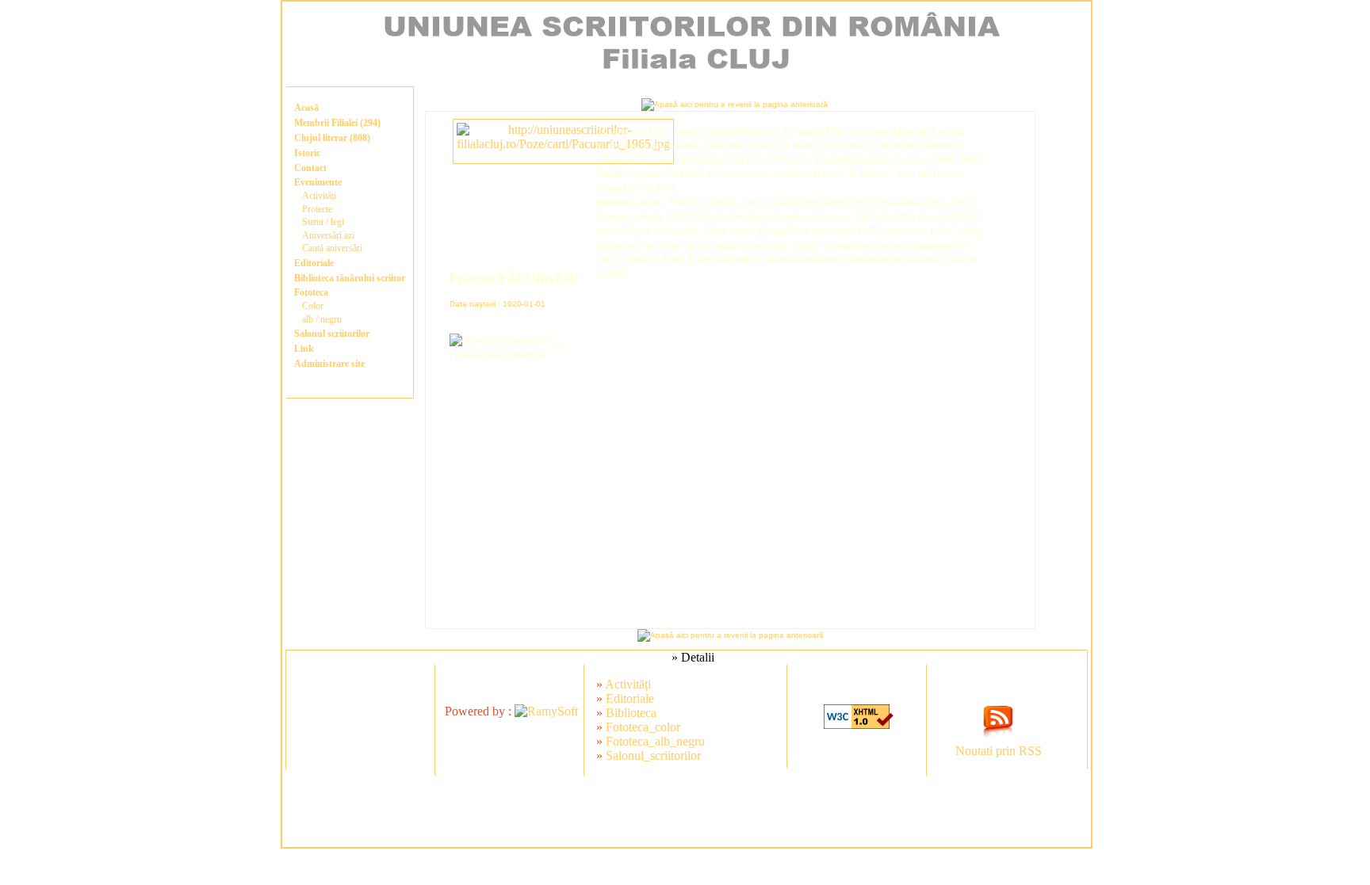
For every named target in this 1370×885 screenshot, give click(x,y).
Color (312, 305)
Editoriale (314, 263)
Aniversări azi (328, 235)
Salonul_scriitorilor (653, 755)
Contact (310, 168)
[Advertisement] (686, 811)
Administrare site (329, 363)
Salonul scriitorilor (331, 333)
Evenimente (318, 182)
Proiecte (317, 209)
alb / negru (322, 319)
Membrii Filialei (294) (337, 122)
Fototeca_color (643, 727)
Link (304, 348)
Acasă (306, 107)
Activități (319, 195)
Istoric (307, 152)
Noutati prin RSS (998, 750)
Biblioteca (631, 712)
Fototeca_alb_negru (655, 741)
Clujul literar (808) (332, 137)
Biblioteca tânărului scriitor (349, 278)
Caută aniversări (332, 248)
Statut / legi (323, 221)
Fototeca (311, 292)
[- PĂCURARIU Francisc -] (563, 144)
